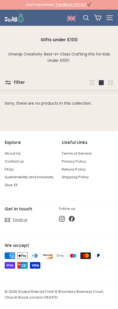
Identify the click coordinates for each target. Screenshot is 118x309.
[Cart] (97, 18)
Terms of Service (77, 153)
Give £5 (11, 185)
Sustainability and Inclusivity (29, 177)
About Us (13, 153)
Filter (19, 82)
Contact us (14, 161)
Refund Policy (74, 169)
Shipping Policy (75, 177)
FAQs (9, 169)
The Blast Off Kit (71, 4)
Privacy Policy (74, 161)
